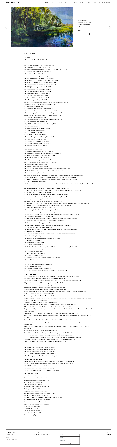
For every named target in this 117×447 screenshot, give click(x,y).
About (89, 2)
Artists (54, 2)
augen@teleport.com (11, 439)
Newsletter (63, 432)
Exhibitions (45, 2)
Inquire (83, 33)
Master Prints (63, 2)
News (81, 2)
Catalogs (74, 2)
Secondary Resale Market (102, 2)
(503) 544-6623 (10, 437)
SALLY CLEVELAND (82, 20)
